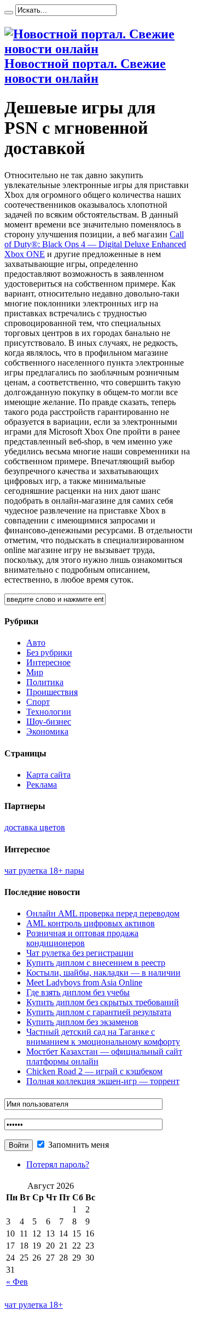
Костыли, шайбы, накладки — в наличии (103, 972)
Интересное (48, 662)
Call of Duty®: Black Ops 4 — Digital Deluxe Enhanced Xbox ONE (95, 244)
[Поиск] (8, 12)
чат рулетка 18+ (33, 1304)
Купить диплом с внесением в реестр (95, 962)
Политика (44, 682)
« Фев (17, 1281)
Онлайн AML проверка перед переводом (102, 913)
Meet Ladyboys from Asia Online (84, 982)
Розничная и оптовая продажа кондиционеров (82, 938)
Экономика (47, 731)
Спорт (38, 701)
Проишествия (52, 692)
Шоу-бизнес (48, 721)
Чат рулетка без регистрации (80, 953)
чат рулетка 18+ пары (44, 870)
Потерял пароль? (57, 1164)
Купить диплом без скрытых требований (102, 1002)
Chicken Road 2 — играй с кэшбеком (94, 1071)
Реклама (41, 784)
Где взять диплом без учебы (78, 992)
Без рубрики (49, 652)
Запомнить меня (77, 1144)
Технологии (48, 711)
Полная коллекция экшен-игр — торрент (102, 1081)
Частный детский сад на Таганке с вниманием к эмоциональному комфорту (103, 1036)
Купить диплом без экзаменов (82, 1022)
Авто (35, 642)
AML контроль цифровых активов (90, 923)
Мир (34, 672)
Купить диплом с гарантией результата (98, 1012)
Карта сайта (48, 774)
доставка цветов (34, 827)
